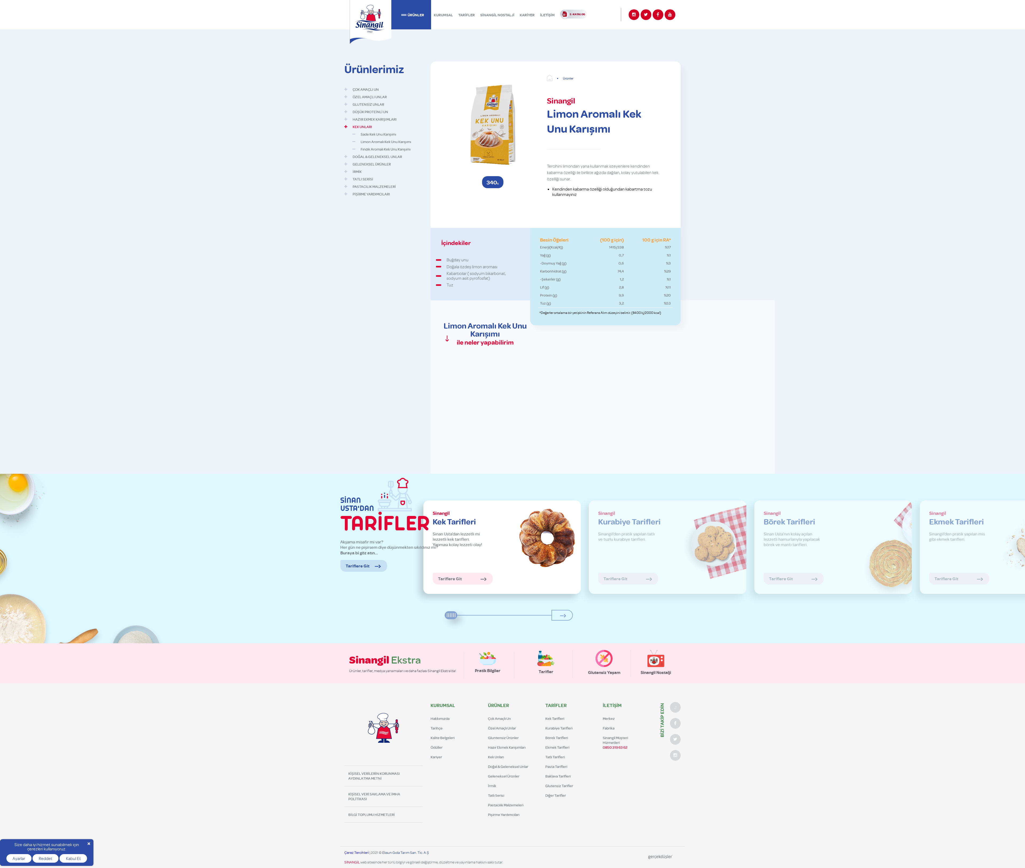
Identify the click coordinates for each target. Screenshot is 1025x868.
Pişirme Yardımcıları (503, 814)
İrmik (492, 785)
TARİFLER (466, 14)
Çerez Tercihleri (356, 852)
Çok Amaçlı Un (499, 718)
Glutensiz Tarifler (559, 785)
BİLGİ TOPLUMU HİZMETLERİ (371, 814)
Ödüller (437, 747)
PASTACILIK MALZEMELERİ (374, 186)
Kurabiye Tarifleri (559, 728)
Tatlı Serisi (496, 795)
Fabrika (608, 728)
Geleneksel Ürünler (503, 776)
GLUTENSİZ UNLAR (368, 104)
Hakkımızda (440, 718)
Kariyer (436, 757)
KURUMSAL (443, 14)
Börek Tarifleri (556, 737)
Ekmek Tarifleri (557, 747)
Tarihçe (437, 728)
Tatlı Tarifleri (555, 757)
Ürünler (568, 78)
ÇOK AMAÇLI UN (366, 89)
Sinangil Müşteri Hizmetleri (615, 742)
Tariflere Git (357, 566)
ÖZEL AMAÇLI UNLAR (370, 96)
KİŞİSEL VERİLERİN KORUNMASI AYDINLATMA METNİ (374, 776)
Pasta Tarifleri (556, 766)
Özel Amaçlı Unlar (502, 728)
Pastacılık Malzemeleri (505, 805)
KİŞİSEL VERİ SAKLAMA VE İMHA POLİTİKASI (374, 796)
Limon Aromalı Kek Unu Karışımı (386, 141)
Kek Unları (496, 757)
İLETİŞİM (547, 14)
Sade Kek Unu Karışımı (378, 134)
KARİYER (527, 14)
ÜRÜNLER (416, 14)
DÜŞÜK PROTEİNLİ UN (370, 111)
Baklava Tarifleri (558, 776)
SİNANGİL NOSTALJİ (497, 14)
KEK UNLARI (362, 126)
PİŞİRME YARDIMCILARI (371, 194)
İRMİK (357, 171)
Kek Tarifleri (554, 718)
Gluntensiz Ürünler (503, 737)
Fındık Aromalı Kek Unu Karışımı (386, 149)
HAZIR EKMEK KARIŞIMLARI (375, 119)
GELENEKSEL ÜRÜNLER (372, 164)
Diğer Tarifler (555, 795)
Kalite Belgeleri (443, 737)
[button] (562, 615)
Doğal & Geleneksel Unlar (508, 766)
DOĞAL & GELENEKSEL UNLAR (377, 156)
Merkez (609, 718)
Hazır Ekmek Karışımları (507, 747)
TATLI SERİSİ (363, 179)
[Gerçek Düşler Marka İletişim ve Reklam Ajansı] (660, 857)
